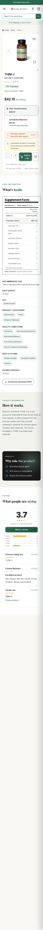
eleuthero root (13, 248)
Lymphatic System (28, 358)
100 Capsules (12, 86)
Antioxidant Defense (12, 336)
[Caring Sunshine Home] (21, 9)
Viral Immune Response (26, 331)
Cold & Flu (8, 331)
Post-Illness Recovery (12, 342)
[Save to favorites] (36, 156)
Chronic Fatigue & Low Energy (15, 347)
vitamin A (9, 216)
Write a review (21, 530)
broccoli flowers (14, 258)
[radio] (21, 110)
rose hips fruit (13, 226)
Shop (13, 30)
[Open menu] (4, 8)
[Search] (38, 16)
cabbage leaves (14, 253)
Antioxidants (9, 315)
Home (7, 30)
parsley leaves (13, 243)
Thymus (7, 363)
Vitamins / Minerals (11, 320)
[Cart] (38, 8)
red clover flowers (15, 238)
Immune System (10, 358)
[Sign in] (32, 8)
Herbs (20, 315)
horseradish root (14, 263)
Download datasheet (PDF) (20, 382)
